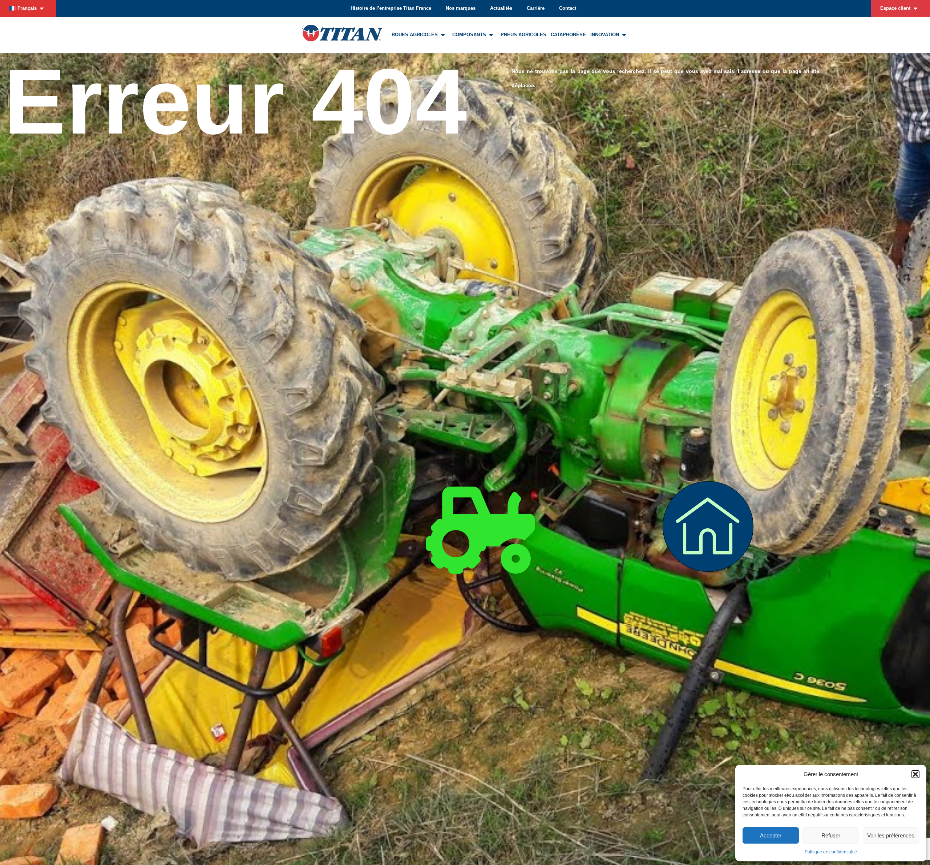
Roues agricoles (415, 34)
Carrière (536, 8)
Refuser (830, 835)
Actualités (501, 8)
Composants (469, 34)
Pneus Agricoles (523, 34)
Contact (567, 8)
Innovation (604, 34)
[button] (915, 774)
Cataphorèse (568, 34)
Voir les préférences (890, 835)
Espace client (895, 8)
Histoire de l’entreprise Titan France (391, 8)
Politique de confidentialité (831, 851)
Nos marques (461, 8)
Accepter (770, 835)
